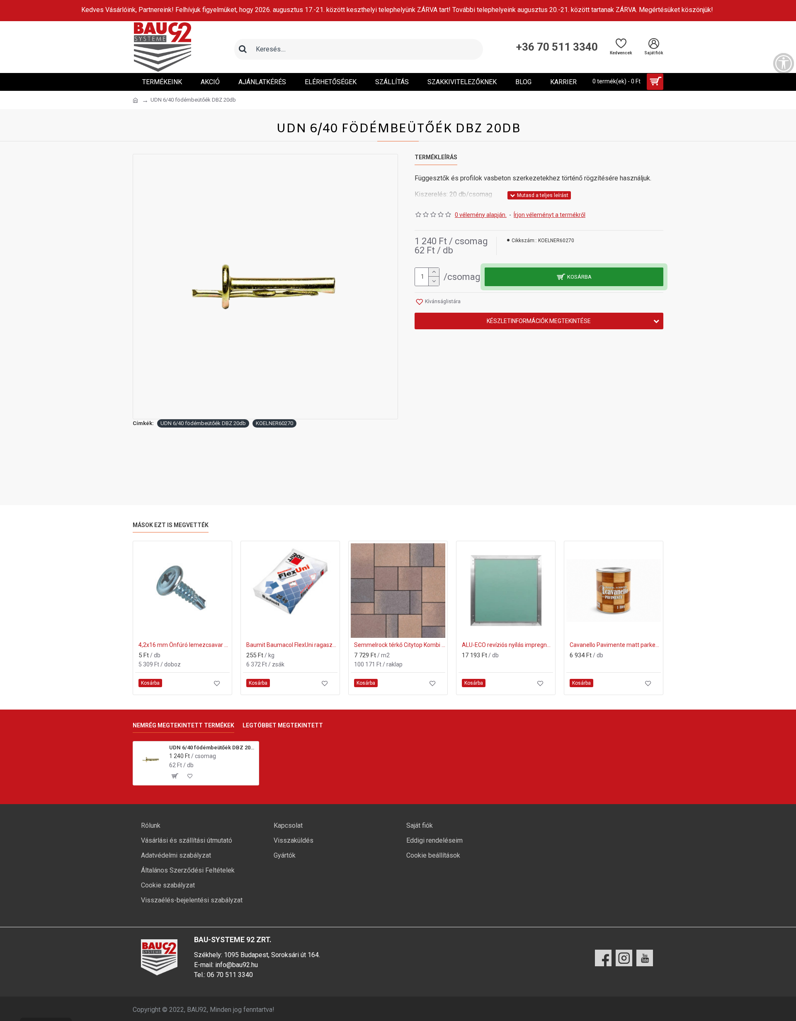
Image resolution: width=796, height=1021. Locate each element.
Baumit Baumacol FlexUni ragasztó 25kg (291, 645)
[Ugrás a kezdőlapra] (135, 100)
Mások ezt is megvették (171, 525)
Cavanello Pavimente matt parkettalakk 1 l (615, 645)
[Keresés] (242, 49)
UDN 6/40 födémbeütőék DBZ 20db (203, 423)
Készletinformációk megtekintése (539, 321)
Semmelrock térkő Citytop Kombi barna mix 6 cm (399, 645)
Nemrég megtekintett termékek (183, 725)
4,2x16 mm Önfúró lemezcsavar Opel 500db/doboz (184, 645)
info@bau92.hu (236, 965)
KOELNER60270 (274, 423)
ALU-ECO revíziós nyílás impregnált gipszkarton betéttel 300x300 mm (507, 645)
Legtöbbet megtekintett (283, 725)
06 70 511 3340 (230, 975)
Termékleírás (436, 157)
